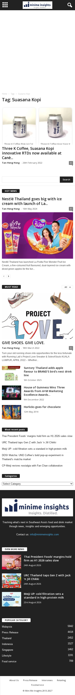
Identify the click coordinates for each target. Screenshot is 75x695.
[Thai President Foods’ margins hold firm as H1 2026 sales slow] (11, 562)
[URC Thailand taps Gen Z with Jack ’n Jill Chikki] (11, 580)
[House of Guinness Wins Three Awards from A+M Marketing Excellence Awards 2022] (11, 392)
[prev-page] (4, 276)
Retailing (61, 680)
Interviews (47, 680)
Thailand (6, 638)
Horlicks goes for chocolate (42, 407)
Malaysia (7, 626)
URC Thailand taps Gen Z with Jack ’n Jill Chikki (29, 442)
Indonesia (7, 644)
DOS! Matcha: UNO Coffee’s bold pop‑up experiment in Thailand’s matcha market (32, 457)
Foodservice (37, 684)
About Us (14, 680)
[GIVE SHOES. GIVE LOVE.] (37, 315)
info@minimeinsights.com (44, 534)
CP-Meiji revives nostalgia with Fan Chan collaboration (32, 465)
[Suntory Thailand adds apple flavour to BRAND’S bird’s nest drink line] (11, 373)
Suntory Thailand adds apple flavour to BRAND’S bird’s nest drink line (48, 371)
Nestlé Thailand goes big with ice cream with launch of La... (32, 201)
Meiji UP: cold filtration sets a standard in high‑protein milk (34, 448)
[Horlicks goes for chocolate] (11, 412)
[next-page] (8, 276)
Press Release (10, 632)
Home (4, 93)
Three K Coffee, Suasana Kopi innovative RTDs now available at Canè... (32, 153)
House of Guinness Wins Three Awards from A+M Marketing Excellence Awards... (44, 391)
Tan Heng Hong (11, 162)
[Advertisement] (37, 50)
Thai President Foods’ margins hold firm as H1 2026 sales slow (37, 436)
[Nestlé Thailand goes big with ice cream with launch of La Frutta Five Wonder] (37, 235)
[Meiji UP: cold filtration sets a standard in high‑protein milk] (11, 599)
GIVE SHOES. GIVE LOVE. (23, 342)
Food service (9, 661)
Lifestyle (6, 655)
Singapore (7, 649)
